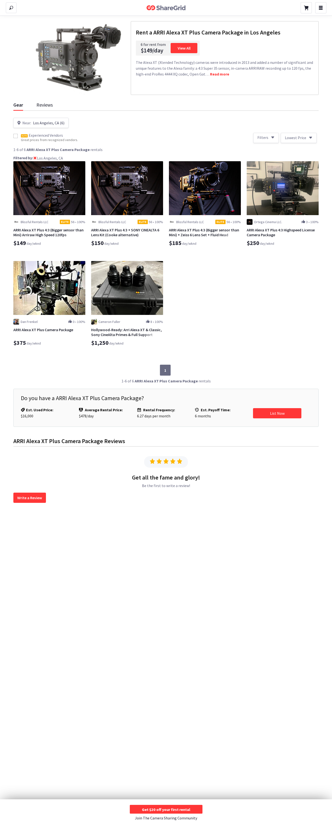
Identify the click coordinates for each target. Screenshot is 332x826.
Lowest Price (295, 137)
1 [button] (165, 370)
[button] (35, 158)
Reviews (44, 105)
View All (184, 48)
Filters (262, 137)
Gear (18, 105)
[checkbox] (15, 136)
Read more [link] (219, 74)
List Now (277, 413)
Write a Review (29, 497)
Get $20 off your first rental (166, 809)
